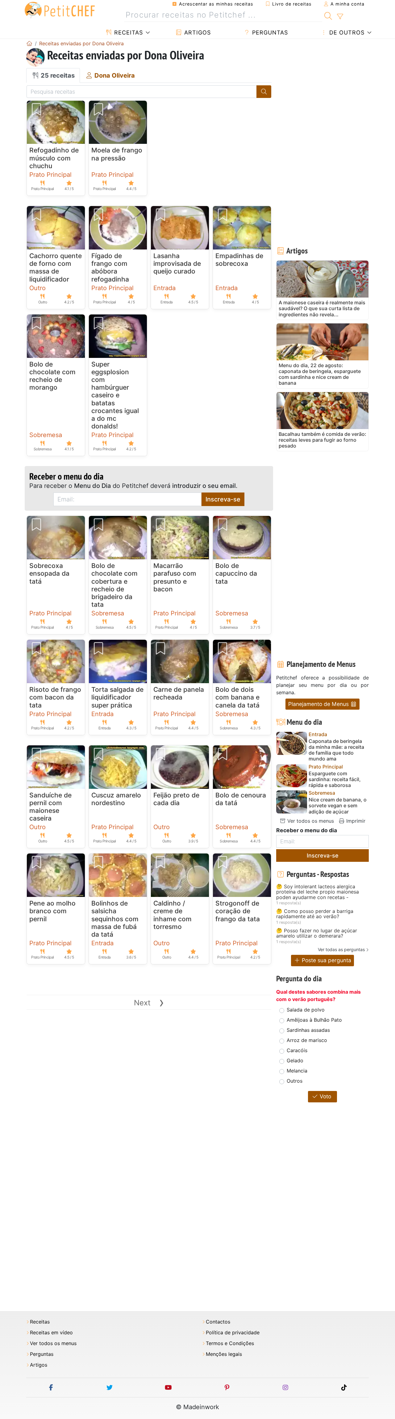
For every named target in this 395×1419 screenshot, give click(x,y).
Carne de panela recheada (178, 693)
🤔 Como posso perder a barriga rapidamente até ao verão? (314, 914)
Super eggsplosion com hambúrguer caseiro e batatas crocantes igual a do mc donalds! (115, 395)
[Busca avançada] (340, 16)
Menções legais (224, 1354)
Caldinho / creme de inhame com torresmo (172, 914)
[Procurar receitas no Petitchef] (328, 15)
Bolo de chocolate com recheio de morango (52, 375)
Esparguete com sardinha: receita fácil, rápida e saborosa (335, 779)
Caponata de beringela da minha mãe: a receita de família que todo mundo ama (336, 750)
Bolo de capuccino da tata (236, 573)
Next (149, 1002)
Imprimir (355, 821)
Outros (294, 1081)
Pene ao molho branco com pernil (52, 910)
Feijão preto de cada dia (176, 799)
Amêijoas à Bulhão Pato (314, 1020)
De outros (345, 32)
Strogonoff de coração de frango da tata (237, 910)
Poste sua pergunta (325, 960)
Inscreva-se (223, 499)
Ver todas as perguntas (341, 949)
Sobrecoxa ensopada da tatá (49, 573)
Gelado (295, 1060)
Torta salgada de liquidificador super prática (117, 697)
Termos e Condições (230, 1343)
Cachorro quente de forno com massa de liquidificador (55, 267)
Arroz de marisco (307, 1040)
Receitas (127, 32)
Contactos (218, 1322)
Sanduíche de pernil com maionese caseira (50, 806)
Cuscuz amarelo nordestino (116, 799)
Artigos (196, 32)
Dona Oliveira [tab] (114, 75)
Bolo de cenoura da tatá (240, 799)
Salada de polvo (306, 1010)
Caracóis (297, 1050)
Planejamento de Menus (319, 704)
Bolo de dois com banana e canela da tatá (237, 697)
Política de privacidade (233, 1333)
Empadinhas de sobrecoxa (239, 259)
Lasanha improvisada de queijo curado (177, 263)
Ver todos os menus (310, 821)
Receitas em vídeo (51, 1333)
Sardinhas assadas (308, 1030)
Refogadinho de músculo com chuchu (54, 157)
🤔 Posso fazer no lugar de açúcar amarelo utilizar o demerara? (316, 933)
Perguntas (269, 32)
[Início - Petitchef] (29, 43)
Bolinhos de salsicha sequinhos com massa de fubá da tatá (115, 918)
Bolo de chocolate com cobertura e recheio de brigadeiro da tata (114, 585)
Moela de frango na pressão (116, 154)
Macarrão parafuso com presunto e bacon (174, 577)
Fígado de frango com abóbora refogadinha (110, 267)
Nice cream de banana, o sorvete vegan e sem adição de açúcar (338, 805)
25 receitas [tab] (57, 75)
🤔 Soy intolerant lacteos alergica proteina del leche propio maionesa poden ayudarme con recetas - (317, 892)
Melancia (297, 1071)
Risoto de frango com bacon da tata (55, 697)
